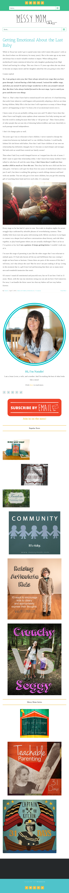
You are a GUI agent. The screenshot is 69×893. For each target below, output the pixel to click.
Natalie (6, 290)
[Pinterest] (16, 392)
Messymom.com (41, 881)
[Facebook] (4, 392)
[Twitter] (8, 392)
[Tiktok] (21, 392)
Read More (63, 290)
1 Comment (38, 290)
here (32, 385)
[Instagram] (12, 392)
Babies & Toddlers (22, 290)
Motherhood (30, 290)
